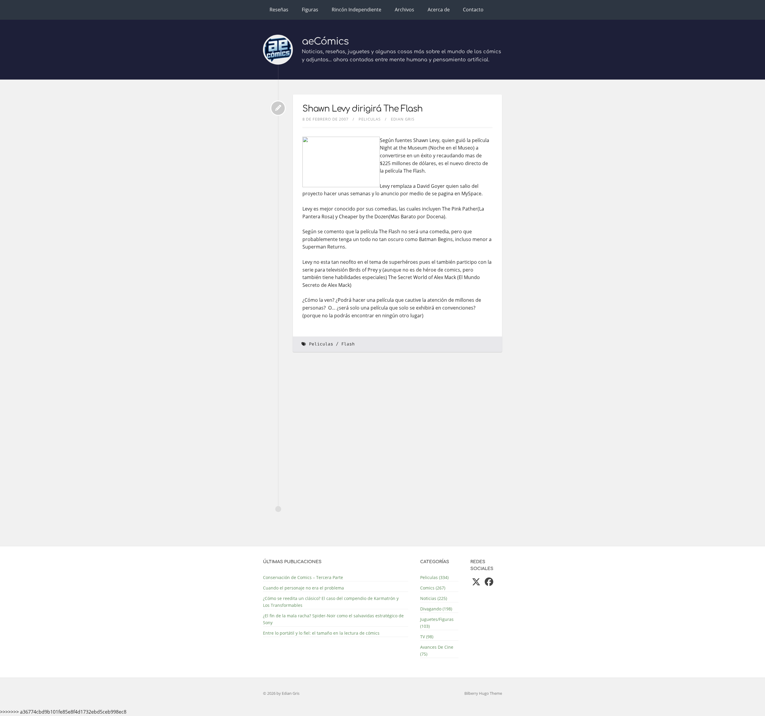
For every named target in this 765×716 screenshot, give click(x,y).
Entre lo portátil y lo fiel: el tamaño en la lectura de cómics (321, 633)
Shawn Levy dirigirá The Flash (362, 109)
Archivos (404, 9)
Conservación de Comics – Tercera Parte (303, 577)
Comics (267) (432, 588)
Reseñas (279, 9)
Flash (348, 344)
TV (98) (426, 636)
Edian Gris (402, 119)
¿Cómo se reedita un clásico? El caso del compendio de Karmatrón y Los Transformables (331, 601)
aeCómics (325, 41)
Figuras (310, 9)
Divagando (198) (436, 609)
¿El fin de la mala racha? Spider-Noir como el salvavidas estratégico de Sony (333, 619)
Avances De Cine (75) (436, 650)
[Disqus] (397, 439)
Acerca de (439, 9)
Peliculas (370, 119)
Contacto (473, 9)
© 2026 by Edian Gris (281, 693)
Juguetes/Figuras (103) (437, 622)
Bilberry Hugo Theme (483, 693)
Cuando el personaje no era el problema (303, 588)
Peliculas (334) (434, 577)
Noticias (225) (433, 598)
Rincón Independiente (356, 9)
